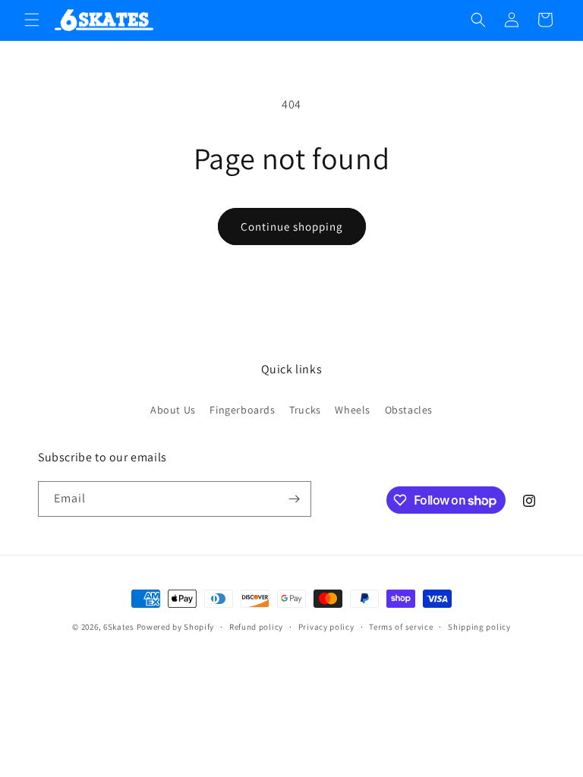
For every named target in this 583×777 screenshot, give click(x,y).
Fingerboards (242, 410)
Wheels (352, 410)
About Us (173, 410)
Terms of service (401, 626)
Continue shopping (292, 226)
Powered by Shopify (176, 626)
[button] (32, 19)
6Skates (118, 626)
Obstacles (409, 410)
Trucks (305, 410)
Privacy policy (326, 626)
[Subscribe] (293, 499)
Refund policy (256, 626)
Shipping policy (479, 626)
